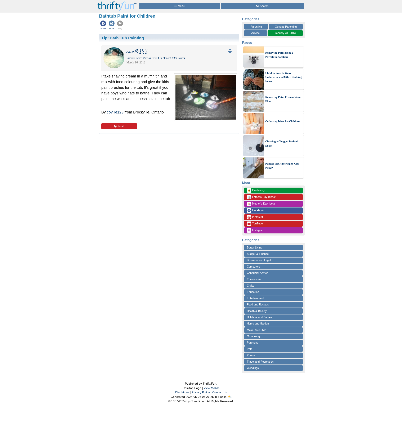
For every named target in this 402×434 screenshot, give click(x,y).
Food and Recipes (258, 304)
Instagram (257, 230)
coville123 (115, 112)
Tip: (122, 38)
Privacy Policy (201, 392)
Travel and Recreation (260, 361)
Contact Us (219, 392)
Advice (255, 33)
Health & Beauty (257, 311)
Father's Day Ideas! (261, 197)
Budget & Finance (258, 253)
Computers (253, 266)
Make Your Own (256, 330)
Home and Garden (258, 323)
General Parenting (286, 26)
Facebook (257, 210)
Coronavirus (254, 279)
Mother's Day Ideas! (261, 204)
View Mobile (212, 388)
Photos (251, 355)
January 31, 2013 (285, 33)
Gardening (255, 190)
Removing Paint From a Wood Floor (283, 99)
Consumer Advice (257, 272)
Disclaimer (182, 392)
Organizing (253, 336)
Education (253, 292)
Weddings (253, 368)
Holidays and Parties (259, 317)
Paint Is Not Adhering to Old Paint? (282, 165)
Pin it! (121, 126)
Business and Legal (259, 260)
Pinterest (257, 217)
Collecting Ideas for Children (282, 121)
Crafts (250, 285)
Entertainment (255, 298)
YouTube (257, 223)
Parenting (256, 26)
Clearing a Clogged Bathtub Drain (281, 143)
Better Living (254, 247)
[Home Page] (117, 2)
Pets (250, 348)
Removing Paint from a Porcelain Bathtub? (279, 54)
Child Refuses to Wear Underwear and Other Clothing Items (283, 77)
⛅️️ (230, 396)
